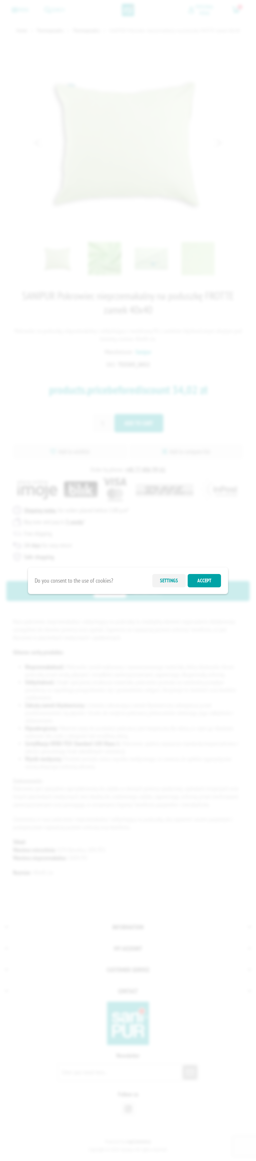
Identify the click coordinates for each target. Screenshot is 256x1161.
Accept (204, 580)
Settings (169, 580)
